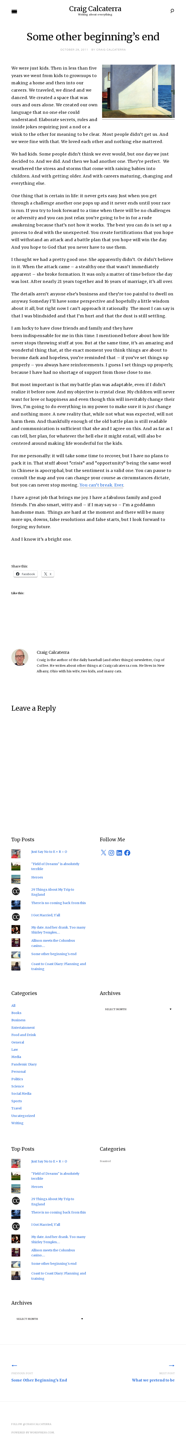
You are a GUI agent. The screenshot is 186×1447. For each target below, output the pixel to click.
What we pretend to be (153, 1377)
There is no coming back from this (58, 903)
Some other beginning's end (53, 954)
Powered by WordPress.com (32, 1432)
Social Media (21, 1094)
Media (16, 1057)
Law (14, 1050)
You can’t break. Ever (101, 485)
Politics (17, 1079)
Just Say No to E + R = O (49, 852)
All (13, 1006)
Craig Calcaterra (95, 8)
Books (16, 1013)
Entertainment (23, 1028)
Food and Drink (23, 1035)
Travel (16, 1108)
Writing (17, 1123)
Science (17, 1086)
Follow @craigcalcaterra (31, 1424)
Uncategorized (23, 1116)
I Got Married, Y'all (45, 915)
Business (18, 1020)
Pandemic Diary (24, 1064)
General (17, 1042)
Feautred (105, 1161)
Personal (18, 1072)
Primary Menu (14, 11)
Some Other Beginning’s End (39, 1377)
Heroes (37, 877)
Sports (16, 1101)
